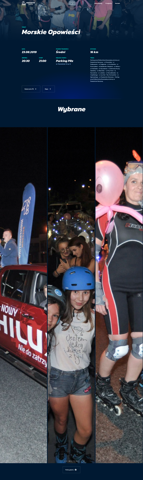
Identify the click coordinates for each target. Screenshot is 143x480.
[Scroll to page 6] (73, 461)
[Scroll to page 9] (78, 461)
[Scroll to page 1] (65, 461)
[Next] (139, 295)
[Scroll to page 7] (75, 461)
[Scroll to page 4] (70, 461)
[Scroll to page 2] (66, 461)
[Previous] (3, 295)
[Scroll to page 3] (68, 461)
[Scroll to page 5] (71, 461)
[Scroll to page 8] (76, 461)
